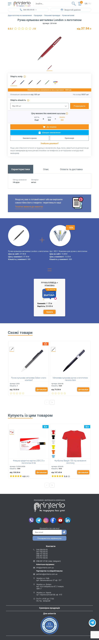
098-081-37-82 (42, 561)
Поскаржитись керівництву (49, 538)
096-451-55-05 (42, 556)
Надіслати (64, 532)
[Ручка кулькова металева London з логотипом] (49, 68)
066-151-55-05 (42, 553)
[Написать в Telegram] (92, 623)
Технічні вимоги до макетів (29, 206)
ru (89, 3)
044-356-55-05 (42, 549)
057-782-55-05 (42, 551)
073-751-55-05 (42, 558)
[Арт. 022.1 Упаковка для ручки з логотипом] (60, 235)
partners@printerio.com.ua (46, 574)
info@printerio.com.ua (45, 567)
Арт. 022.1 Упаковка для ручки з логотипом (68, 251)
